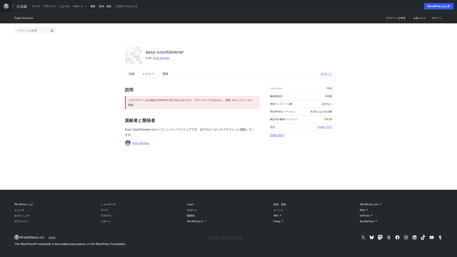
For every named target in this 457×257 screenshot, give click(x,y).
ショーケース (108, 204)
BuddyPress (368, 221)
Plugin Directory (23, 17)
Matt (364, 209)
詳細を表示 (277, 135)
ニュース (19, 209)
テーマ (104, 209)
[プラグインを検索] (52, 30)
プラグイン (107, 215)
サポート (326, 73)
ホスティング (21, 215)
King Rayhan (161, 58)
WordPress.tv (196, 221)
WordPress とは (23, 204)
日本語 (51, 237)
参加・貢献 (279, 204)
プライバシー (21, 221)
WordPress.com (370, 204)
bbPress (366, 215)
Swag (278, 221)
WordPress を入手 (439, 6)
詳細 (131, 73)
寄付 (277, 215)
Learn (190, 204)
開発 (165, 73)
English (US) (325, 126)
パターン (106, 221)
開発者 (191, 215)
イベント (278, 209)
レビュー (148, 73)
